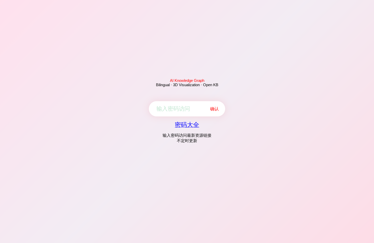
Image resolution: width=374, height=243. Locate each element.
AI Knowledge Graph (187, 80)
